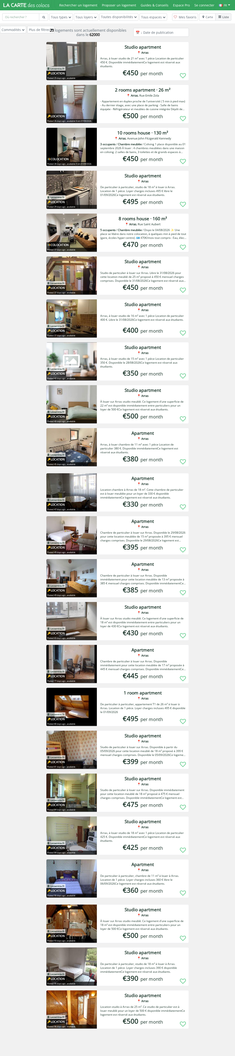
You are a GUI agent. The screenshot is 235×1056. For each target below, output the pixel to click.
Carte (209, 17)
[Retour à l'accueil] (26, 5)
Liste (225, 17)
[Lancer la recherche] (43, 17)
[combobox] (20, 17)
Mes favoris (187, 17)
